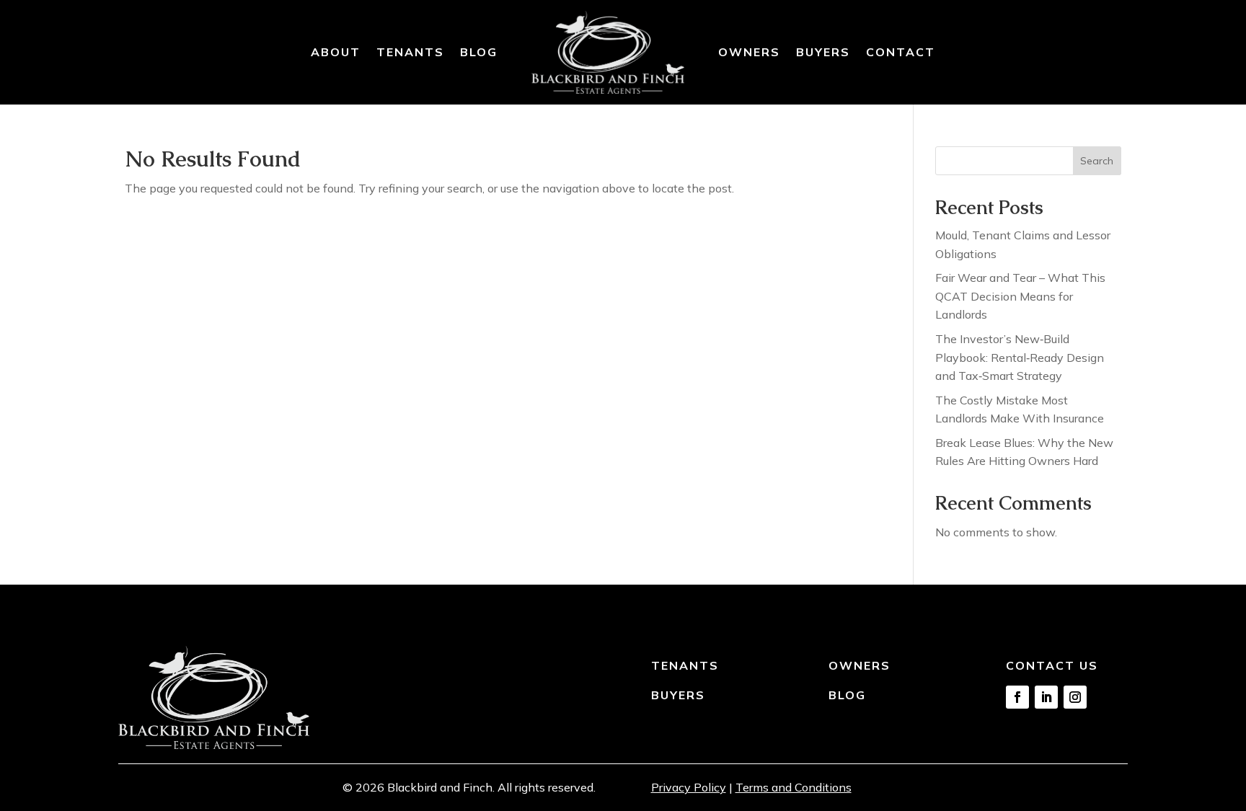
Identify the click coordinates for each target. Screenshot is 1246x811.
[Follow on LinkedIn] (1046, 697)
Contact (900, 52)
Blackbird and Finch (439, 787)
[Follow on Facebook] (1017, 697)
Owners (749, 52)
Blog (479, 52)
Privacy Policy (688, 787)
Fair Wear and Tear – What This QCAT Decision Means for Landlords (1020, 296)
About (336, 52)
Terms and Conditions (793, 787)
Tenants (410, 52)
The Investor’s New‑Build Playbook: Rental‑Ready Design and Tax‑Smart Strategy (1019, 357)
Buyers (823, 52)
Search (1096, 160)
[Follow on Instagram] (1075, 697)
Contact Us (1052, 665)
